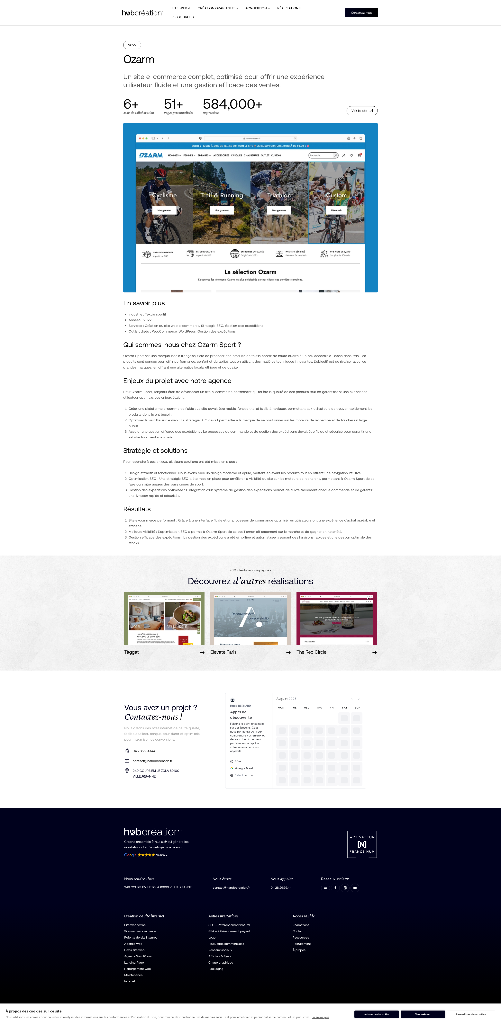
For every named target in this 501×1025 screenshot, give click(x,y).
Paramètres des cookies (471, 1014)
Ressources (301, 931)
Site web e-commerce (140, 925)
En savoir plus (320, 1017)
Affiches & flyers (219, 950)
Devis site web (134, 944)
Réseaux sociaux (220, 944)
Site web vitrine (135, 919)
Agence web (133, 938)
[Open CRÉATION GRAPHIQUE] (237, 8)
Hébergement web (137, 963)
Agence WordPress (138, 950)
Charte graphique (220, 956)
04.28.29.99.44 (144, 748)
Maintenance (133, 969)
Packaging (215, 963)
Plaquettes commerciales (226, 938)
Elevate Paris (223, 652)
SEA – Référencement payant (229, 925)
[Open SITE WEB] (189, 8)
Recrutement (302, 938)
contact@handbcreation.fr (152, 758)
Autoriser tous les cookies (376, 1014)
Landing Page (134, 956)
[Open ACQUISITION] (269, 8)
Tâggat (131, 652)
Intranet (129, 975)
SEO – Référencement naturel (229, 919)
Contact (298, 925)
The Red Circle (311, 652)
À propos (299, 944)
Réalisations (301, 919)
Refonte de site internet (140, 931)
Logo (211, 931)
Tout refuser (423, 1014)
